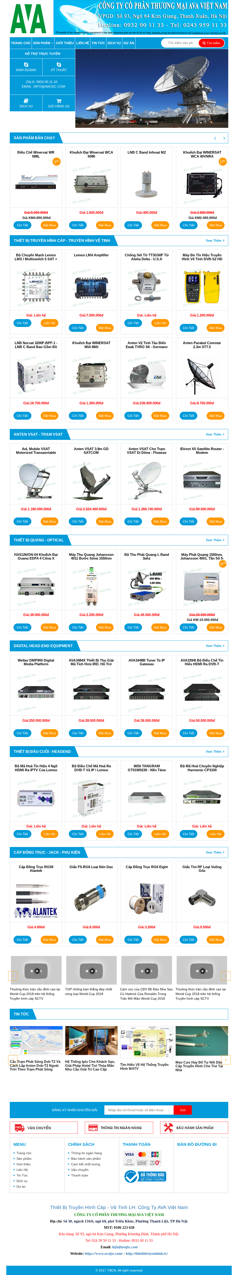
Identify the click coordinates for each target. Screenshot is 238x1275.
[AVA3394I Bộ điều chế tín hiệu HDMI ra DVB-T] (202, 692)
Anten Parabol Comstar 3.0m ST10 (202, 154)
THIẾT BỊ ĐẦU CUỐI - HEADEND (42, 752)
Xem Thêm (213, 240)
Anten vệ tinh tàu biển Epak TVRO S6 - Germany (147, 345)
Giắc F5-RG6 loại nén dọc (91, 867)
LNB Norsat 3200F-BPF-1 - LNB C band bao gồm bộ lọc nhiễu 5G (36, 347)
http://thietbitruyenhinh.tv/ (147, 1253)
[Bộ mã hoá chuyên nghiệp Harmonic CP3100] (202, 798)
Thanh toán (79, 1175)
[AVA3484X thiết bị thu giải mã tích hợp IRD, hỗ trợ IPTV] (91, 692)
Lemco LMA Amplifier (91, 255)
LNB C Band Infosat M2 (91, 152)
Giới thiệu (65, 43)
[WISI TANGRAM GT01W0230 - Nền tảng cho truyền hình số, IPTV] (147, 798)
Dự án (128, 43)
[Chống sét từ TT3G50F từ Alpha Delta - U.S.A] (147, 287)
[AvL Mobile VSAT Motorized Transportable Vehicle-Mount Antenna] (36, 481)
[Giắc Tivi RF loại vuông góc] (202, 899)
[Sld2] (151, 88)
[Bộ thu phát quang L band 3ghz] (147, 586)
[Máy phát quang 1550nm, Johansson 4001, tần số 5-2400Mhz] (202, 586)
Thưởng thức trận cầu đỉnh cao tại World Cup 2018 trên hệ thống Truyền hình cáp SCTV (35, 993)
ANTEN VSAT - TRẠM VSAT (38, 434)
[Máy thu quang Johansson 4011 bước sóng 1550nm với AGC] (91, 586)
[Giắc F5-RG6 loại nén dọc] (91, 899)
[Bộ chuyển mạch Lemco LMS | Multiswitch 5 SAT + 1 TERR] (36, 287)
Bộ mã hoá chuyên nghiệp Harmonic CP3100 (202, 768)
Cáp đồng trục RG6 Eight (147, 867)
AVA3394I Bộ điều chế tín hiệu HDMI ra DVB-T (202, 662)
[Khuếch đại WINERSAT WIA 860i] (91, 375)
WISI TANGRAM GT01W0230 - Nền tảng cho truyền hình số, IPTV (147, 770)
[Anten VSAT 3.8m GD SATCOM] (91, 481)
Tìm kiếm (213, 43)
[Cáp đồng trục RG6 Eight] (147, 899)
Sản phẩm (42, 43)
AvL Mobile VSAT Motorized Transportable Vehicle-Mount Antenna (36, 452)
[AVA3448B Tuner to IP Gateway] (147, 692)
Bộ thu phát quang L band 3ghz (146, 556)
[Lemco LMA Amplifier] (91, 287)
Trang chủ (20, 43)
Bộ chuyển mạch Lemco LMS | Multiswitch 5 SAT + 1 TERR (36, 259)
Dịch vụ (114, 43)
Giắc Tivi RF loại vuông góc (201, 869)
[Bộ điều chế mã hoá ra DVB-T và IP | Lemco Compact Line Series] (91, 798)
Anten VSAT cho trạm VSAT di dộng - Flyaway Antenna (146, 452)
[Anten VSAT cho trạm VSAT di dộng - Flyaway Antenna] (147, 481)
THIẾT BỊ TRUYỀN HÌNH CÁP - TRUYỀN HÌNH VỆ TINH (62, 241)
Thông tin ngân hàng (86, 1153)
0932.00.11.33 (47, 82)
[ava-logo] (31, 18)
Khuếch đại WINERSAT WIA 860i (91, 345)
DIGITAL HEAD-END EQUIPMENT (43, 646)
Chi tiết (22, 225)
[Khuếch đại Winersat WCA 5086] (36, 184)
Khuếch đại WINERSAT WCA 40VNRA (147, 154)
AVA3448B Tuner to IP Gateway (147, 662)
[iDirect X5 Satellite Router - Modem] (202, 481)
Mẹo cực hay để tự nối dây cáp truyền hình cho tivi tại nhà (199, 1066)
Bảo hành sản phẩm (86, 1158)
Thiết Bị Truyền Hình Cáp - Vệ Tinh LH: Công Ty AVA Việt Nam (119, 1207)
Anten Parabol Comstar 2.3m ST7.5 (202, 345)
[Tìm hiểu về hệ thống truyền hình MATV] (146, 1042)
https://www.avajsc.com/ (104, 1253)
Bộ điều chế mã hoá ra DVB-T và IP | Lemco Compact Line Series (91, 770)
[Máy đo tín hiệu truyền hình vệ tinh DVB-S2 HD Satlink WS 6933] (202, 287)
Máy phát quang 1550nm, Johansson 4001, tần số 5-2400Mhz (202, 558)
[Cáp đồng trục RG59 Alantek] (36, 899)
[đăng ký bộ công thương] (144, 1176)
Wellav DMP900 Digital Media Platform (36, 662)
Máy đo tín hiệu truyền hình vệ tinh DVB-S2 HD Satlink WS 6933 (202, 259)
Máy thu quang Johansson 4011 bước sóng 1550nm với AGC (91, 558)
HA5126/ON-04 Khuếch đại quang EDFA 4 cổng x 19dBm (36, 558)
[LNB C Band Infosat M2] (91, 184)
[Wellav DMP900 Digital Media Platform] (36, 692)
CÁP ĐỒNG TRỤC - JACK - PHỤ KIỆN (47, 852)
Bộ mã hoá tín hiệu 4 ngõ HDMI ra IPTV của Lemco (36, 768)
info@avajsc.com (49, 86)
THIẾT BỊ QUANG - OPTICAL (39, 540)
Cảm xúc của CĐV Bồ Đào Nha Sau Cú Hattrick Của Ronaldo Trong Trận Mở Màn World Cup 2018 (146, 993)
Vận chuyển (80, 1170)
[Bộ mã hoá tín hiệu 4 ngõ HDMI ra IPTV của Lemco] (36, 798)
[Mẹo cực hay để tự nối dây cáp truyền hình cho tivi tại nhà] (202, 1040)
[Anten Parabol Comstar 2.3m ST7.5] (202, 375)
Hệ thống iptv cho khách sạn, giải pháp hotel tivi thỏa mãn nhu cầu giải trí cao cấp (90, 1065)
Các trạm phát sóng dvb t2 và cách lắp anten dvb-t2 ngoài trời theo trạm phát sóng (35, 1065)
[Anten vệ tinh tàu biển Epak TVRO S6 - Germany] (147, 375)
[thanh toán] (143, 1159)
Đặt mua (49, 225)
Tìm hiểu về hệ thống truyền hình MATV (144, 1067)
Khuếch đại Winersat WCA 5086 (36, 154)
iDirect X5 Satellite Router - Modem (202, 451)
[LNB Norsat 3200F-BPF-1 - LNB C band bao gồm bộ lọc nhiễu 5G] (36, 375)
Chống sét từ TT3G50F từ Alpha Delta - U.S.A (147, 257)
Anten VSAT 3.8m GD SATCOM (91, 451)
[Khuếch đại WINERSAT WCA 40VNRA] (147, 184)
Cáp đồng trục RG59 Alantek (36, 869)
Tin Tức (98, 43)
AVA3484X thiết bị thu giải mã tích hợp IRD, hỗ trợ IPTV (91, 664)
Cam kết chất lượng (85, 1164)
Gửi (182, 1110)
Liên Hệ (82, 43)
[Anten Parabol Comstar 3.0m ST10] (202, 184)
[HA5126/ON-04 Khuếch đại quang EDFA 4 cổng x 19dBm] (36, 586)
